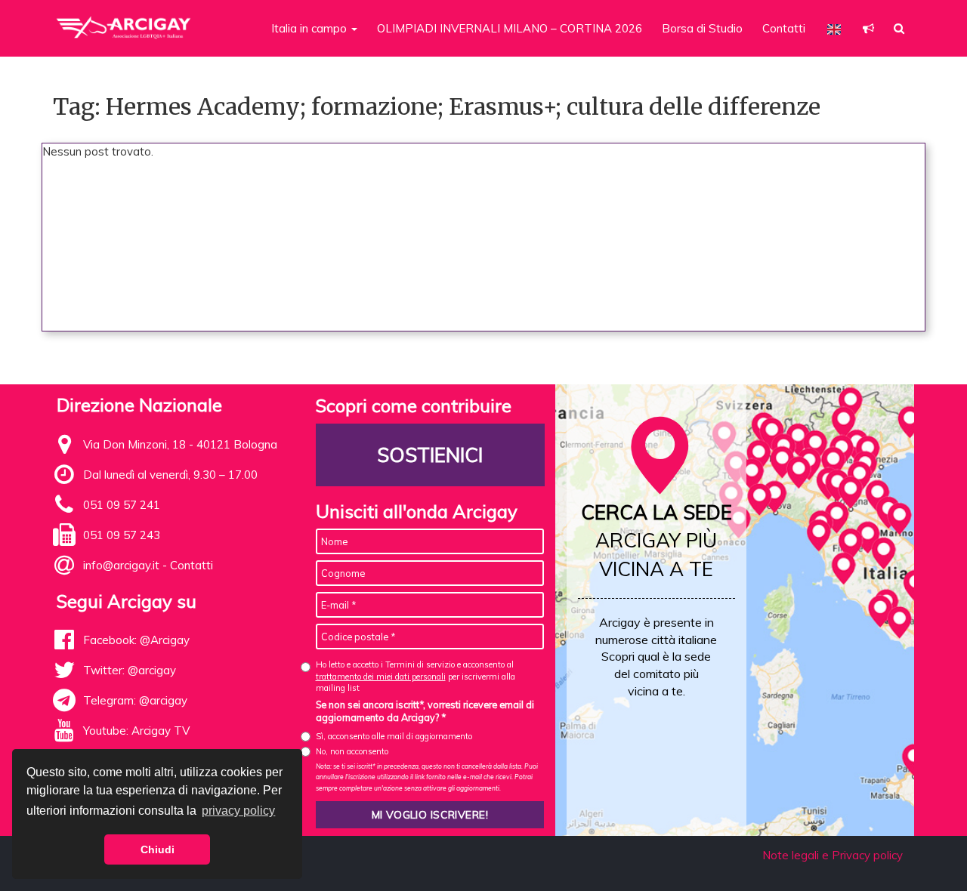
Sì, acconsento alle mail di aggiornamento (394, 736)
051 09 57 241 (121, 505)
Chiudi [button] (158, 849)
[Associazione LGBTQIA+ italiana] (124, 21)
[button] (868, 28)
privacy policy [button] (238, 810)
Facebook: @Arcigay (136, 640)
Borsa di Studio (702, 28)
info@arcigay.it (121, 565)
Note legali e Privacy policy (832, 855)
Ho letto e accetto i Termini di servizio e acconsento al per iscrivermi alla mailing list (415, 676)
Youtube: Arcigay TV (136, 730)
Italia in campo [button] (310, 28)
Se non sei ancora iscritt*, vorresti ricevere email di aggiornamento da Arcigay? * (425, 711)
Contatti (783, 28)
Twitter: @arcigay (129, 670)
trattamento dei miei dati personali (381, 676)
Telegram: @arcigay (135, 700)
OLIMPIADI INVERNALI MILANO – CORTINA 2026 (509, 28)
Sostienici (430, 454)
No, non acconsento (352, 751)
